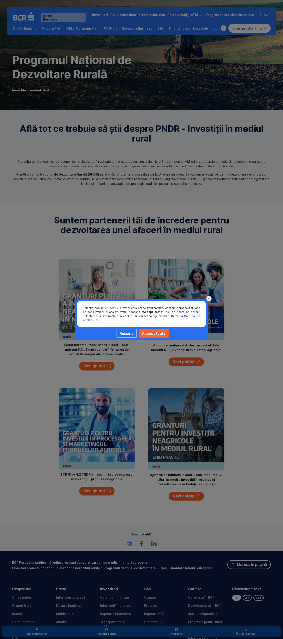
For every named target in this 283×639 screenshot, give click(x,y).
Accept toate (154, 333)
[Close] (209, 298)
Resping (127, 333)
